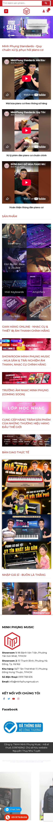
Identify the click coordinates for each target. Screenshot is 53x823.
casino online (20, 762)
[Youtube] (14, 699)
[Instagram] (18, 699)
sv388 (26, 762)
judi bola (36, 762)
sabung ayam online (8, 760)
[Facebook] (4, 699)
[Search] (46, 3)
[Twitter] (9, 699)
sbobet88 (31, 762)
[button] (4, 27)
